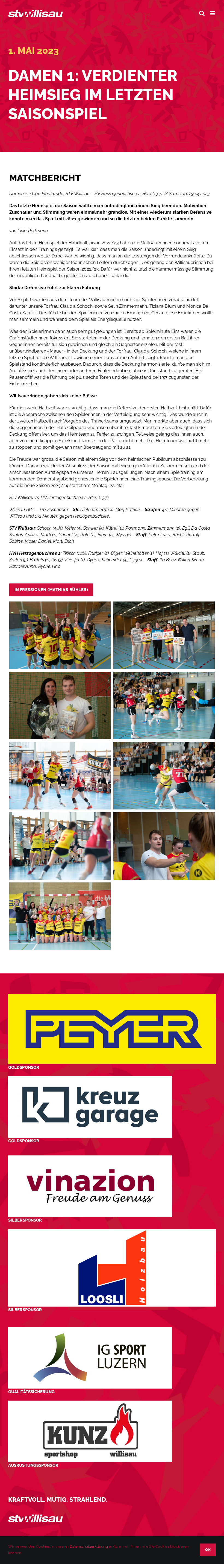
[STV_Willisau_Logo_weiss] (35, 1516)
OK (208, 1550)
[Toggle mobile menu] (213, 13)
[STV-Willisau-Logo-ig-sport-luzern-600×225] (90, 1329)
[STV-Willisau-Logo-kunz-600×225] (90, 1402)
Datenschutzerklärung (89, 1546)
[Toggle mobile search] (202, 13)
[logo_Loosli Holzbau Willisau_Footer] (112, 1231)
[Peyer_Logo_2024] (112, 996)
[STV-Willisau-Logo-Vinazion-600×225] (90, 1157)
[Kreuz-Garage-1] (90, 1078)
